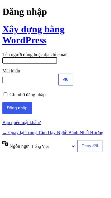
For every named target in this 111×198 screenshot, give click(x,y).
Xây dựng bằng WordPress (33, 34)
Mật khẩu (11, 70)
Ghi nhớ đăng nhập (27, 94)
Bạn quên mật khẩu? (21, 122)
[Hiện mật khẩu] (65, 79)
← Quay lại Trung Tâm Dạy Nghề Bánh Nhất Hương (52, 132)
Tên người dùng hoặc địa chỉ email (34, 54)
